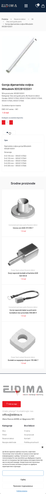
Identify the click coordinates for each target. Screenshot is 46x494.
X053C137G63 (25, 98)
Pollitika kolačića (22, 491)
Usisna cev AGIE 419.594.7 (23, 228)
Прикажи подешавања (23, 486)
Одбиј (23, 480)
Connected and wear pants (18, 225)
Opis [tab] (6, 140)
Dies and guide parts (14, 22)
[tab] (6, 141)
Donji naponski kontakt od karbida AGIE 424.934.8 (23, 274)
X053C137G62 (13, 98)
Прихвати (23, 473)
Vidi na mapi (12, 404)
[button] (42, 447)
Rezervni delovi (19, 19)
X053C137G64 (36, 98)
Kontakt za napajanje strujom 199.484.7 (23, 360)
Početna (5, 19)
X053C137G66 (18, 101)
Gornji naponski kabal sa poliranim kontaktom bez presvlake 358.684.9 (23, 311)
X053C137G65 (7, 101)
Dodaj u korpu (22, 122)
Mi (32, 19)
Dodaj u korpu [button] (24, 377)
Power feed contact (17, 270)
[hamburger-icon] (26, 6)
